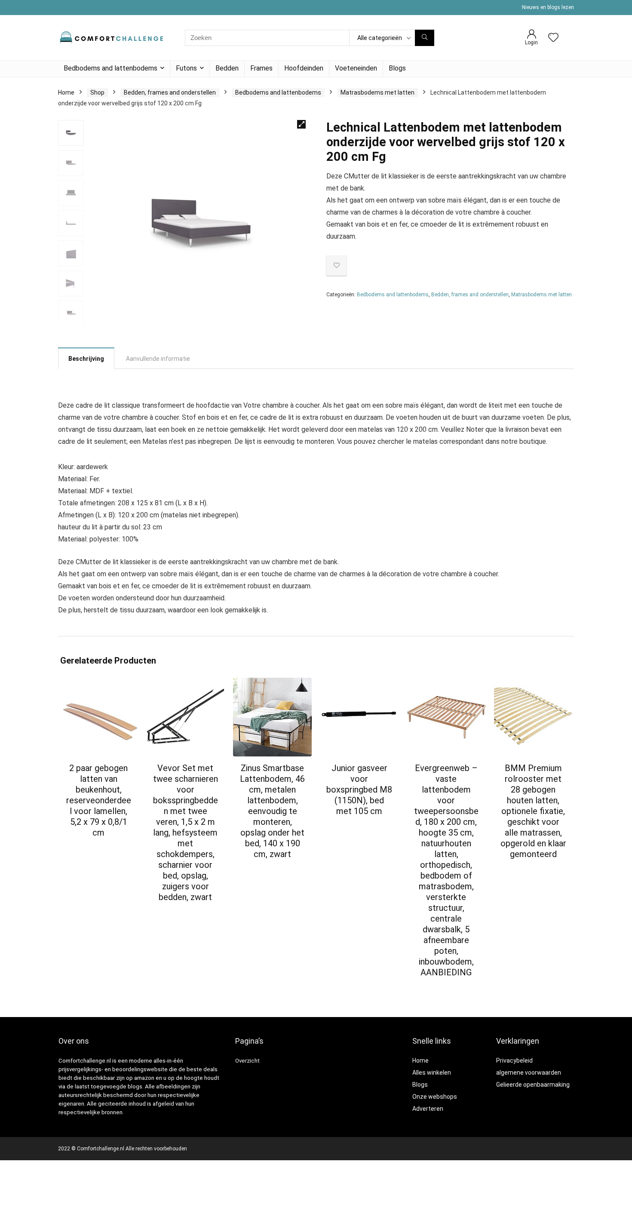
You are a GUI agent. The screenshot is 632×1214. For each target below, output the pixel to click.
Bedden (227, 68)
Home (66, 92)
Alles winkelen (431, 1072)
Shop (97, 92)
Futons (186, 68)
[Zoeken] (424, 38)
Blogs (397, 68)
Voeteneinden (356, 68)
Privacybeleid (514, 1060)
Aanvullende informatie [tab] (158, 358)
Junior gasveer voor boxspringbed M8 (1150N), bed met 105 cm (359, 789)
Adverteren (427, 1108)
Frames (261, 68)
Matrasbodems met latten (377, 92)
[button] (301, 124)
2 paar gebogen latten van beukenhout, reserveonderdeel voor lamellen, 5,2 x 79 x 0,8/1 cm (98, 800)
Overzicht (247, 1060)
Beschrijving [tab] (86, 358)
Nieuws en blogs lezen (548, 7)
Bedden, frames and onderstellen (170, 92)
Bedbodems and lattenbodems (110, 68)
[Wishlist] (553, 38)
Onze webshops (434, 1096)
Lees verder (98, 849)
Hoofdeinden (303, 68)
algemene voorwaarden (528, 1072)
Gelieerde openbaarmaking (533, 1084)
